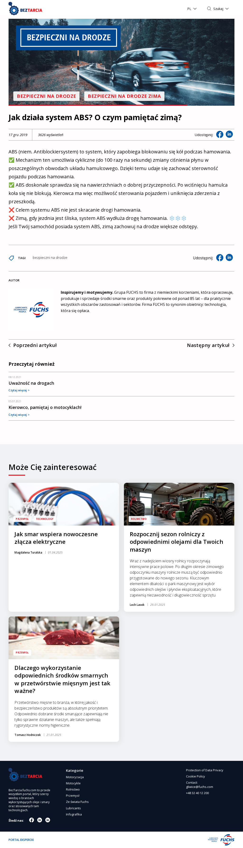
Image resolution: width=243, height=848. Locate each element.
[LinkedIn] (48, 820)
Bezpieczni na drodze (46, 96)
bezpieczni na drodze (50, 257)
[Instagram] (39, 820)
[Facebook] (31, 820)
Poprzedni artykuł (35, 345)
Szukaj (218, 8)
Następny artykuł (208, 345)
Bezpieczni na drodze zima (124, 96)
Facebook (219, 134)
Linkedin (229, 134)
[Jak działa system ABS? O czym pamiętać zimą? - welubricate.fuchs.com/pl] (25, 8)
